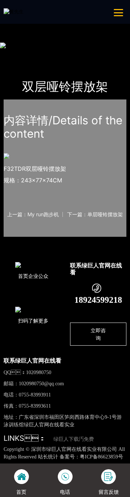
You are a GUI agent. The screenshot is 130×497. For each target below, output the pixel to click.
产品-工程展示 (44, 54)
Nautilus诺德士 (84, 54)
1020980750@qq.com (41, 383)
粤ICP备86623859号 (101, 457)
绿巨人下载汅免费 (73, 439)
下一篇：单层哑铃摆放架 (95, 214)
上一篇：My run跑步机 (33, 214)
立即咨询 (98, 334)
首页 (15, 54)
